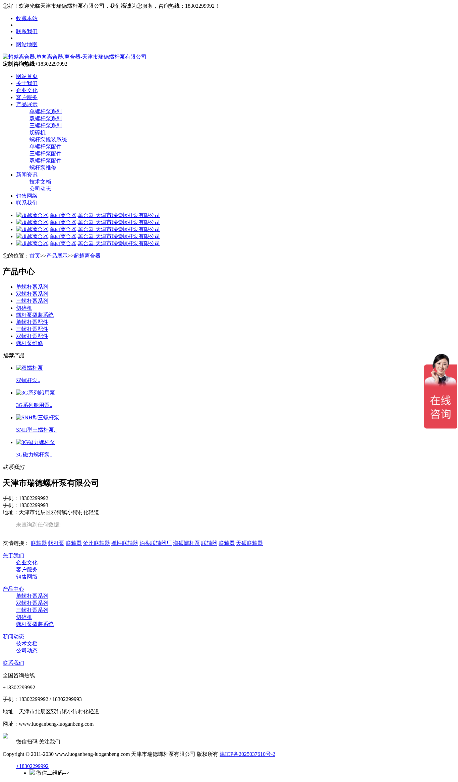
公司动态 (40, 189)
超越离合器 (87, 256)
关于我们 (27, 83)
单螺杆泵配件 (46, 146)
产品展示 (27, 104)
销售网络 (27, 196)
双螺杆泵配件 (46, 160)
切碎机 (38, 132)
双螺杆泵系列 (46, 118)
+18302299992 (32, 766)
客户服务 (27, 97)
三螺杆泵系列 (46, 125)
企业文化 (27, 90)
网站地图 (27, 44)
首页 (35, 256)
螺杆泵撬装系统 (48, 139)
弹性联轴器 (124, 543)
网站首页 (27, 76)
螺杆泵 (56, 543)
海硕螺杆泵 (186, 543)
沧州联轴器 (96, 543)
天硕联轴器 (249, 543)
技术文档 (40, 182)
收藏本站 (27, 18)
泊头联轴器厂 (155, 543)
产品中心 (13, 589)
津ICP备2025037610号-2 (247, 754)
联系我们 (27, 31)
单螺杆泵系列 (46, 111)
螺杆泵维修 (43, 167)
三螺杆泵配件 (46, 153)
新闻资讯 (27, 174)
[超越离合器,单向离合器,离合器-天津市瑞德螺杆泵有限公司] (75, 57)
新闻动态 (13, 636)
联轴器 (39, 543)
